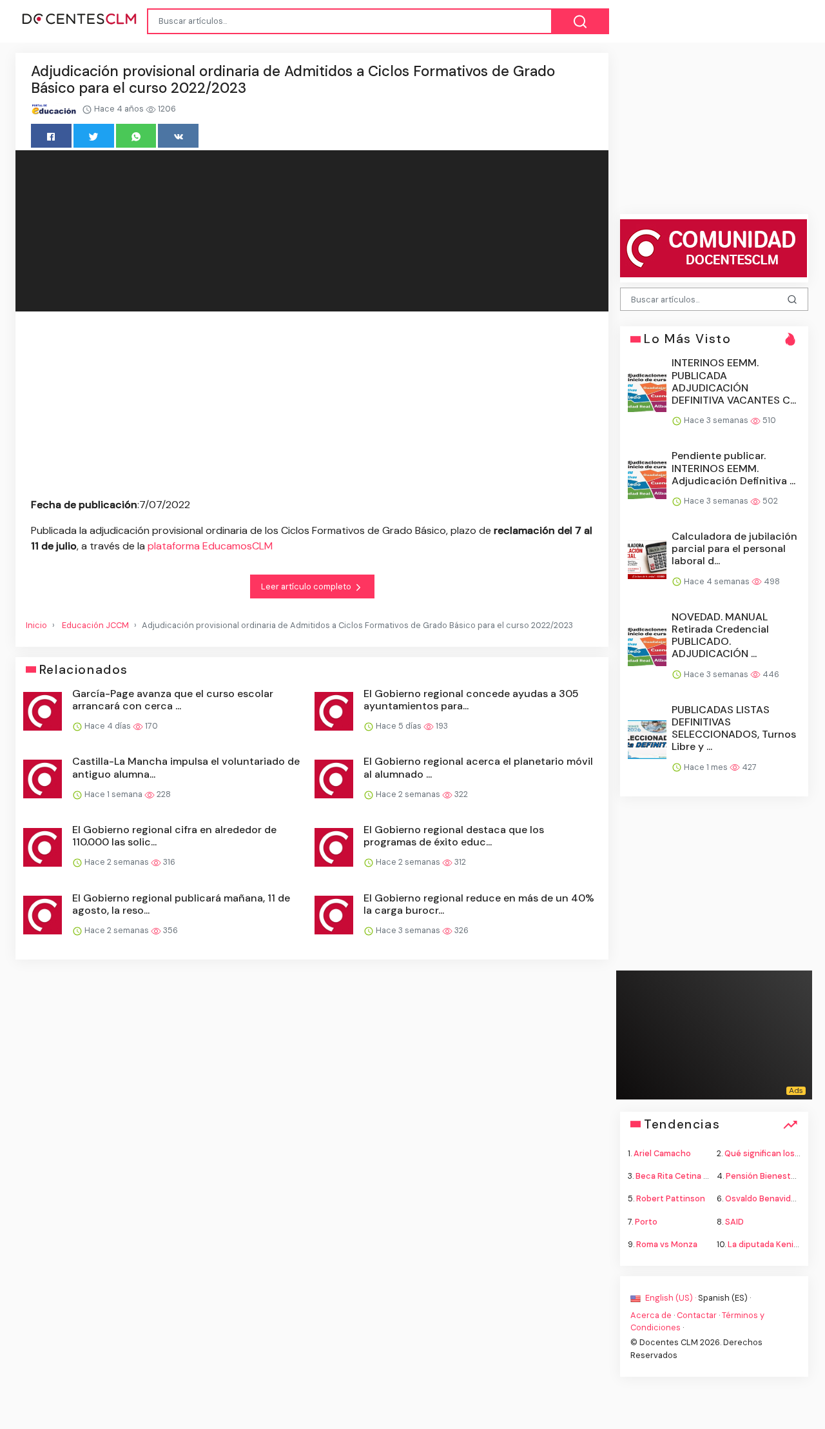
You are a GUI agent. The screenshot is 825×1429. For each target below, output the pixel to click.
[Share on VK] (178, 136)
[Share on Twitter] (93, 136)
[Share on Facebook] (51, 136)
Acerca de (651, 1315)
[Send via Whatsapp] (136, 136)
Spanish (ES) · (724, 1297)
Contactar (697, 1315)
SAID (734, 1221)
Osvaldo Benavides (763, 1198)
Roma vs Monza (666, 1243)
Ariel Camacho (662, 1153)
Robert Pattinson (670, 1198)
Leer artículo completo (307, 586)
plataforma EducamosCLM (210, 546)
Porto (646, 1221)
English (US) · (670, 1297)
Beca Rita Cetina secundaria (692, 1175)
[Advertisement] (312, 407)
